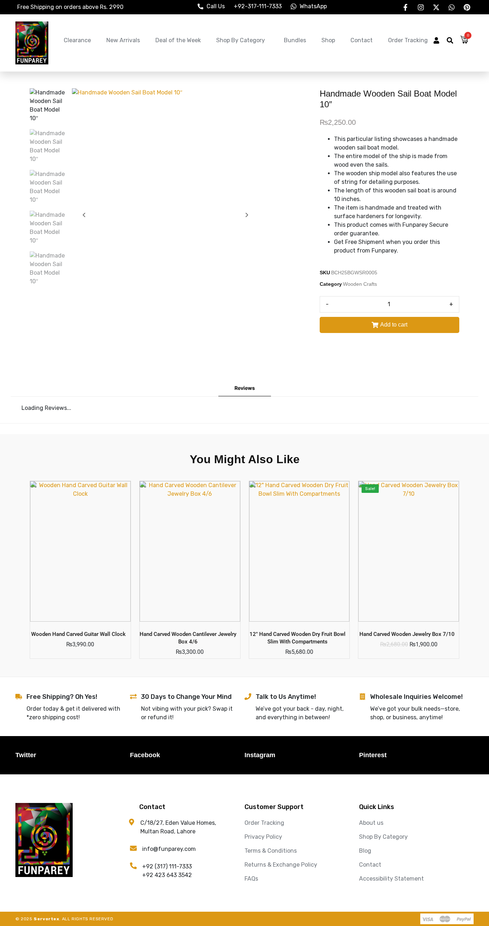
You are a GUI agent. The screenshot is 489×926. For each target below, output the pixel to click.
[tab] (244, 388)
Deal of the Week (178, 40)
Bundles (295, 40)
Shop (328, 40)
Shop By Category (240, 40)
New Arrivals (123, 40)
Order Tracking (408, 40)
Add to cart (393, 325)
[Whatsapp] (451, 7)
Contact (361, 40)
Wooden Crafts (360, 284)
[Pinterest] (467, 7)
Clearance (77, 40)
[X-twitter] (436, 7)
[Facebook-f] (405, 7)
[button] (436, 41)
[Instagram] (420, 7)
